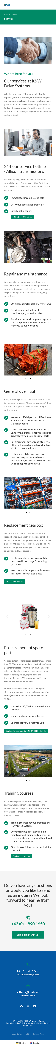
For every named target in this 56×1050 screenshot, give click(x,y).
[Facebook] (21, 1006)
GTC (27, 1034)
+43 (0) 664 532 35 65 (22, 217)
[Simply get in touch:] (6, 211)
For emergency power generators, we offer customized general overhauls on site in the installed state (31, 445)
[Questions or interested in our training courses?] (6, 848)
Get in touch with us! (21, 856)
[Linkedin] (34, 1006)
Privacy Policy (38, 1034)
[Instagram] (28, 1006)
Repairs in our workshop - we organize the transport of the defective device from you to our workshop (31, 322)
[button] (50, 5)
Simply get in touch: (21, 210)
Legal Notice (17, 1034)
